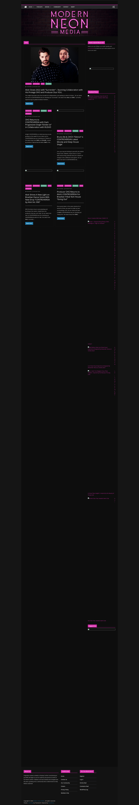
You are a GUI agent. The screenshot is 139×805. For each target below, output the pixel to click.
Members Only (65, 793)
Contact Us (64, 779)
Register (82, 776)
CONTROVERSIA (36, 83)
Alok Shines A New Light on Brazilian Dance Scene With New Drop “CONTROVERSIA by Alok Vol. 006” (37, 198)
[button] (33, 7)
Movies (47, 7)
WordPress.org (84, 789)
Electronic (48, 83)
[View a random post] (113, 7)
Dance (42, 83)
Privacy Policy (65, 789)
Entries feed (83, 783)
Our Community (65, 783)
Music (30, 7)
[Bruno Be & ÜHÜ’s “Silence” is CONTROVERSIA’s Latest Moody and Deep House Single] (70, 120)
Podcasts (39, 7)
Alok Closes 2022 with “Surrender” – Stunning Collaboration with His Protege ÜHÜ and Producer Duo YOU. (54, 91)
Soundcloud (91, 48)
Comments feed (84, 786)
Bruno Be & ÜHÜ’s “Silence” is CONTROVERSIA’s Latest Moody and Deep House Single (70, 140)
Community (57, 7)
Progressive (28, 113)
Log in (81, 779)
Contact (65, 7)
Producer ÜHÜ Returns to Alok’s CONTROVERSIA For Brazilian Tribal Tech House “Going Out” (69, 195)
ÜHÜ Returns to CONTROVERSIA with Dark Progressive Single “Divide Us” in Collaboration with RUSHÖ (38, 123)
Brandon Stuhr (37, 86)
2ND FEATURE (28, 83)
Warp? (73, 7)
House (49, 110)
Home (62, 776)
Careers (63, 786)
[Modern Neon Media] (26, 7)
